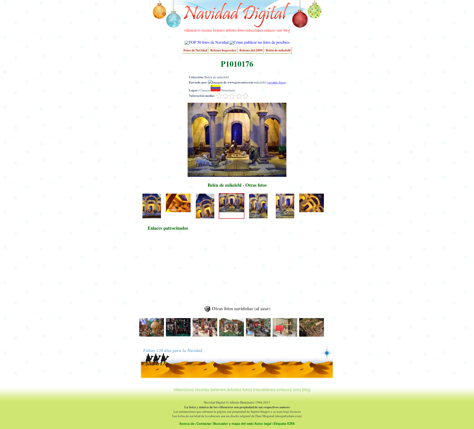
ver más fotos (276, 82)
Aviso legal (262, 424)
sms (279, 30)
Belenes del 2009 (251, 50)
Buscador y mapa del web (233, 424)
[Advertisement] (167, 270)
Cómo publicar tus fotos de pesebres (262, 42)
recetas (206, 30)
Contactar (204, 424)
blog (286, 30)
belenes (219, 30)
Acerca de (186, 424)
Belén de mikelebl (278, 50)
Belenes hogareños (223, 50)
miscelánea (254, 30)
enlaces (270, 30)
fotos (241, 30)
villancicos (192, 30)
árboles (231, 30)
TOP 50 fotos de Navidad (209, 42)
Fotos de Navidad (195, 50)
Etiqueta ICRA (284, 424)
